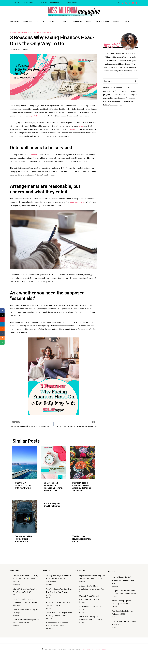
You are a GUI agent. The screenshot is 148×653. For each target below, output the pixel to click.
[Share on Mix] (2, 338)
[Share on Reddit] (2, 328)
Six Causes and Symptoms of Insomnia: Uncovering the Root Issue (54, 487)
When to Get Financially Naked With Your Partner (23, 485)
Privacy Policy (100, 649)
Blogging (40, 21)
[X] (125, 3)
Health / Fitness (102, 21)
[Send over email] (2, 342)
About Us (15, 3)
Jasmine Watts (16, 49)
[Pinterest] (133, 3)
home (81, 126)
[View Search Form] (118, 3)
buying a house (35, 116)
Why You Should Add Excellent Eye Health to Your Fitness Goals (58, 592)
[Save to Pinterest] (2, 319)
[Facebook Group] (136, 3)
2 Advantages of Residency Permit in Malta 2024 (29, 424)
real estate (71, 129)
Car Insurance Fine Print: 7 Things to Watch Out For (23, 539)
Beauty (116, 21)
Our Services (27, 3)
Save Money (27, 21)
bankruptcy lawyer (77, 202)
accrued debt (32, 154)
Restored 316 (88, 649)
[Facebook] (122, 3)
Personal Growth (16, 32)
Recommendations (70, 3)
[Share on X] (2, 315)
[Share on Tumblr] (2, 333)
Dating (89, 21)
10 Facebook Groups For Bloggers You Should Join (77, 424)
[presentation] (24, 462)
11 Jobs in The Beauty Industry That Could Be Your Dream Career (25, 579)
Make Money (14, 21)
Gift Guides (64, 21)
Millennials (77, 21)
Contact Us (54, 3)
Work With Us (41, 3)
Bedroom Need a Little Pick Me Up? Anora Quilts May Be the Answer (81, 487)
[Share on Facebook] (2, 310)
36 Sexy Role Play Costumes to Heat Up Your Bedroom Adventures (58, 579)
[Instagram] (129, 3)
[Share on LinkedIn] (2, 324)
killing (86, 312)
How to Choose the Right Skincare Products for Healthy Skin (124, 580)
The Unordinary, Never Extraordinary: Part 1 (81, 539)
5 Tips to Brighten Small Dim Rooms (52, 504)
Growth (52, 21)
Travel (126, 21)
